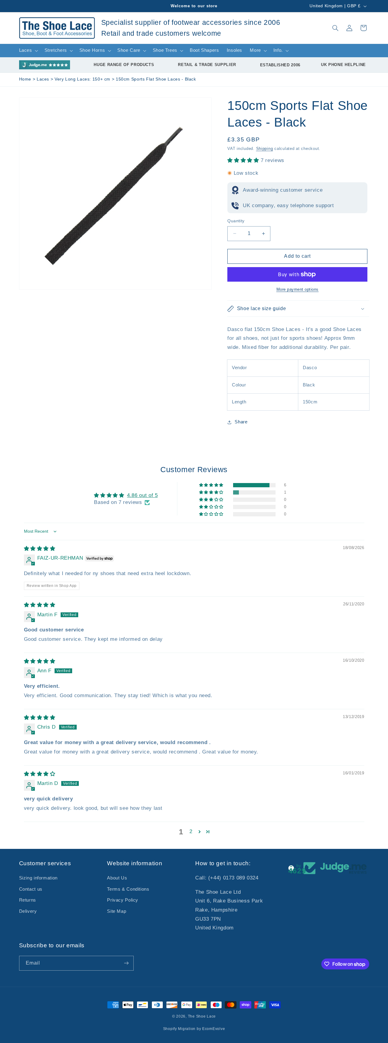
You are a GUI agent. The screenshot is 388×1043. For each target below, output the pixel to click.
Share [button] (241, 421)
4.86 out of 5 (142, 495)
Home (25, 79)
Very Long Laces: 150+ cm (83, 79)
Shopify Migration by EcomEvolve (194, 1029)
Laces (44, 79)
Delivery (28, 911)
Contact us (30, 889)
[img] (39, 548)
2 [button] (190, 831)
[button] (335, 28)
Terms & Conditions (128, 889)
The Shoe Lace (202, 1016)
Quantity (235, 221)
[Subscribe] (126, 963)
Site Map (116, 911)
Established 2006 (280, 65)
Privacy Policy (122, 900)
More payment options (297, 289)
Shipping (264, 149)
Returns (27, 900)
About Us (117, 878)
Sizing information (38, 878)
